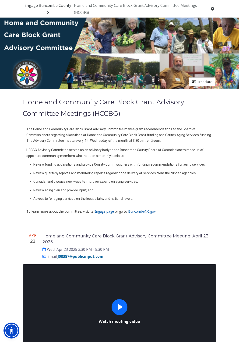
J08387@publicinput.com (80, 256)
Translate (204, 81)
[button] (11, 330)
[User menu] (212, 9)
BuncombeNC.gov (142, 211)
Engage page (104, 211)
